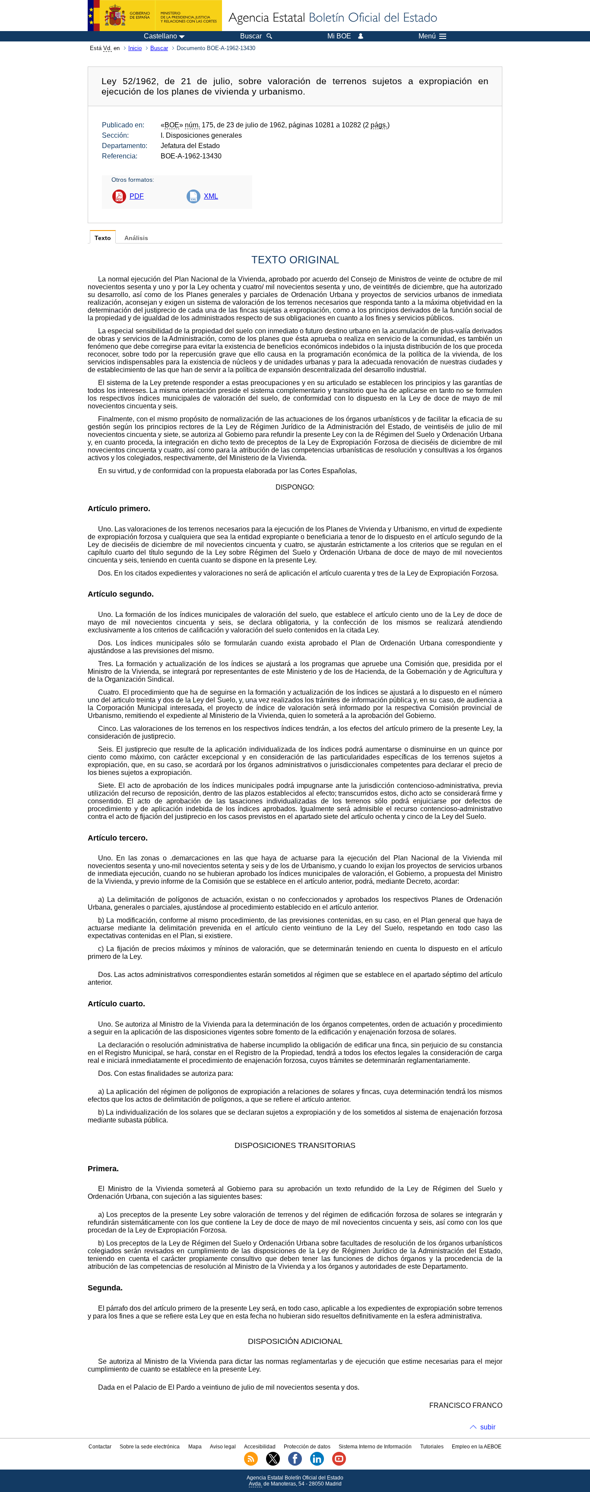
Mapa (195, 1447)
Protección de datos (307, 1447)
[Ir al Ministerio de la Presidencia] (155, 15)
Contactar (100, 1447)
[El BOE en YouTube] (339, 1464)
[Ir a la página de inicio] (332, 18)
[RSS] (251, 1464)
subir (487, 1427)
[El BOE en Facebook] (295, 1464)
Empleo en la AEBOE (476, 1447)
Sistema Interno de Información (375, 1447)
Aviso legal (223, 1447)
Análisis (136, 238)
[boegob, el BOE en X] (273, 1464)
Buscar (159, 48)
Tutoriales (432, 1447)
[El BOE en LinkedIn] (317, 1464)
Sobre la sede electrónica (150, 1447)
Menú (427, 36)
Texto (103, 238)
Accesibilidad (260, 1447)
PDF (137, 196)
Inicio (135, 48)
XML (211, 196)
